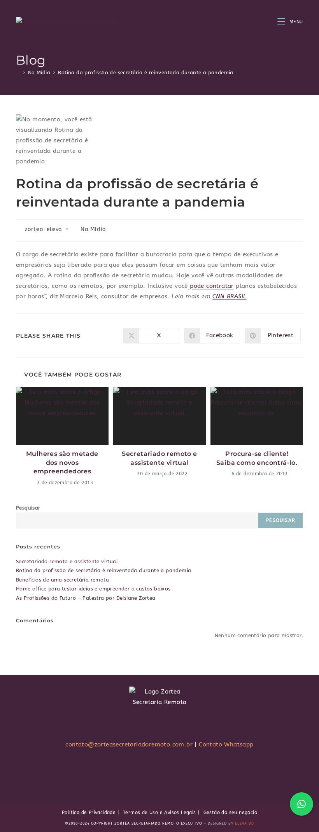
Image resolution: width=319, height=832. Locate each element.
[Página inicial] (18, 72)
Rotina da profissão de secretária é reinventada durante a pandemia (145, 72)
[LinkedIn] (182, 769)
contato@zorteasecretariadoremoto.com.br (129, 744)
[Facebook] (137, 769)
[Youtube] (167, 769)
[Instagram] (152, 769)
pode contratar (211, 285)
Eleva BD (244, 823)
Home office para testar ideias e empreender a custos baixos (93, 589)
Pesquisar (28, 508)
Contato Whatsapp (226, 744)
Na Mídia (93, 229)
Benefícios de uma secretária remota (62, 580)
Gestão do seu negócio (230, 812)
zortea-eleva (43, 229)
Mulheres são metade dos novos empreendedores (62, 462)
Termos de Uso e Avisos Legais (159, 812)
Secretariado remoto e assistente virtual (159, 458)
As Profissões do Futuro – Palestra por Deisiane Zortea (86, 598)
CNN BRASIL (229, 296)
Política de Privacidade (89, 812)
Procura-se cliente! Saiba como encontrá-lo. (256, 458)
